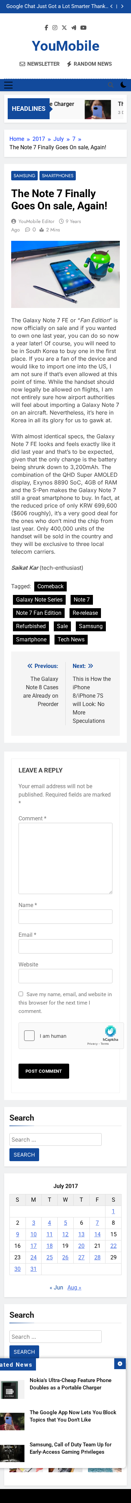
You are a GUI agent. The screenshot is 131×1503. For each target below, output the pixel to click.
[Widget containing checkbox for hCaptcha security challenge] (65, 1035)
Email (27, 935)
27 (81, 1257)
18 (49, 1246)
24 (33, 1257)
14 (97, 1234)
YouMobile (66, 46)
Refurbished (31, 626)
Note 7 (82, 599)
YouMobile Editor (36, 221)
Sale (62, 626)
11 (49, 1234)
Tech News (71, 639)
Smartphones (57, 175)
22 (113, 1246)
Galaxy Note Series (39, 599)
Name (28, 905)
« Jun (56, 1287)
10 (33, 1234)
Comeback (50, 586)
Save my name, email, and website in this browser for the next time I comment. (65, 1002)
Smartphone (31, 639)
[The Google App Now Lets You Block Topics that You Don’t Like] (95, 113)
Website (28, 964)
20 (81, 1246)
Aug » (74, 1287)
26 (65, 1257)
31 (33, 1269)
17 (33, 1246)
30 (17, 1269)
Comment (32, 818)
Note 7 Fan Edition (38, 613)
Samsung (24, 175)
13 (81, 1234)
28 (97, 1257)
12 (65, 1234)
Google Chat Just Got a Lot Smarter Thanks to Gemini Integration (57, 6)
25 (49, 1257)
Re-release (85, 613)
